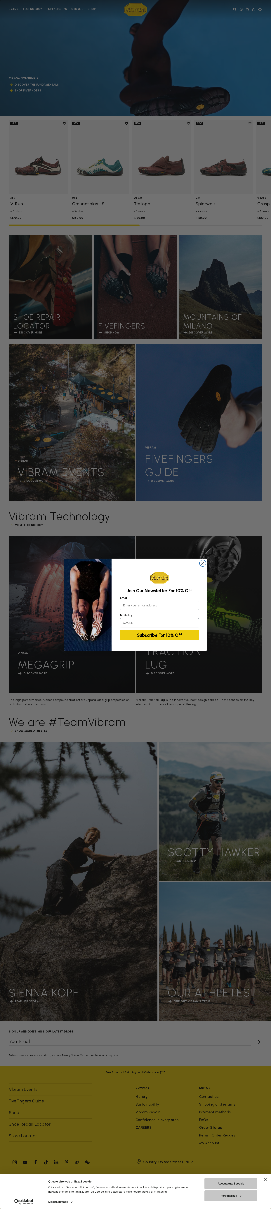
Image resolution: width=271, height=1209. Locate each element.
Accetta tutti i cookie (231, 1183)
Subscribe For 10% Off (159, 635)
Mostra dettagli (58, 1201)
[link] (159, 578)
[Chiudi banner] (265, 1179)
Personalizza (228, 1195)
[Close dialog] (202, 563)
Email (124, 598)
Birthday (126, 615)
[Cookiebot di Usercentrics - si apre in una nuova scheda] (24, 1202)
